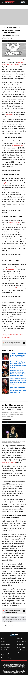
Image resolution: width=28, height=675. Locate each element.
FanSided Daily (5, 644)
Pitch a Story (20, 644)
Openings (19, 638)
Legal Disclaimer (21, 650)
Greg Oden (8, 114)
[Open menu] (2, 2)
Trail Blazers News (10, 625)
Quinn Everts (7, 419)
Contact (3, 641)
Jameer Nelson (21, 288)
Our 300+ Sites (21, 641)
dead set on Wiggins (14, 222)
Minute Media (10, 661)
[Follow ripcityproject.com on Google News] (24, 343)
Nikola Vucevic (9, 269)
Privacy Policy (5, 647)
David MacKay (7, 35)
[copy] (11, 38)
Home (3, 625)
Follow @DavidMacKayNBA (10, 335)
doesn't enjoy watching (9, 462)
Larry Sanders (6, 183)
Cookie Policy (5, 650)
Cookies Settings (6, 658)
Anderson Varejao (17, 145)
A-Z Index (19, 653)
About (3, 638)
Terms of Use (20, 647)
